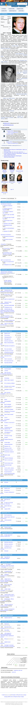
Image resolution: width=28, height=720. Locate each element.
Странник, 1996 (9, 133)
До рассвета (7, 490)
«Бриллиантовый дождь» (21, 85)
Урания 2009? (7, 508)
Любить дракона (7, 406)
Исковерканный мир (8, 352)
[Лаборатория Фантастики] (6, 4)
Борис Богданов (4, 182)
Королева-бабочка (8, 362)
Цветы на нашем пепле (13, 132)
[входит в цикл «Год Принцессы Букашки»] (3, 439)
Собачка (6, 370)
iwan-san (20, 670)
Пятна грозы (7, 335)
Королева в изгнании (8, 239)
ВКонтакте (10, 696)
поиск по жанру (15, 6)
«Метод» (3, 118)
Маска (5, 399)
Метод (5, 638)
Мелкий (6, 437)
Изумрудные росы (7, 264)
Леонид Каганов (19, 171)
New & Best (6, 630)
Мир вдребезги (7, 339)
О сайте (3, 694)
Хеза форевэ (7, 432)
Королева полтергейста (6, 234)
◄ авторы (3, 8)
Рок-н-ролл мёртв (8, 349)
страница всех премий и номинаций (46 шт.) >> (12, 145)
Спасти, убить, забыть (9, 468)
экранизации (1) (12, 10)
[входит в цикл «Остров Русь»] (3, 294)
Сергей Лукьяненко (19, 53)
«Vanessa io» (20, 116)
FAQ (17, 694)
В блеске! (6, 550)
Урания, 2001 (9, 141)
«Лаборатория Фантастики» (17, 704)
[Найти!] (26, 4)
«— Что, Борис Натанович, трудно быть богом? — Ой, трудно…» (7, 566)
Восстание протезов (8, 360)
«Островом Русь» (23, 60)
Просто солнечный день (9, 228)
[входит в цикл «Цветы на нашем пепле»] (3, 299)
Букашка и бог (7, 231)
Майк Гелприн (5, 192)
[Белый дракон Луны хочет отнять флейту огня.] (16, 488)
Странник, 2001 (9, 131)
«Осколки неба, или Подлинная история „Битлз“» (22, 72)
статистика (21, 10)
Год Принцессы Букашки (6, 204)
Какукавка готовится (8, 389)
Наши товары (21, 696)
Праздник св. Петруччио (9, 411)
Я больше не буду (8, 435)
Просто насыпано (8, 358)
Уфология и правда (8, 430)
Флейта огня (7, 488)
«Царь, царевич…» (5, 61)
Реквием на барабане (9, 469)
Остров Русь (3, 244)
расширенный (22, 6)
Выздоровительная (8, 225)
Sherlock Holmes (10, 273)
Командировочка (7, 337)
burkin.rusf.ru (7, 123)
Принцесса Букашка (8, 205)
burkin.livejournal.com (9, 125)
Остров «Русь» (7, 248)
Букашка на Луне (7, 223)
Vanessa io (6, 623)
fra (8, 694)
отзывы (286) (11, 8)
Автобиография (7, 368)
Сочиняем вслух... (8, 571)
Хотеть (5, 417)
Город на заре (7, 527)
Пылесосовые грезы (8, 220)
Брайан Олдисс (12, 182)
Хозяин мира (7, 442)
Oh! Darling (6, 378)
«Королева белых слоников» (7, 117)
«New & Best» (20, 117)
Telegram (15, 696)
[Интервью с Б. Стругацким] (16, 572)
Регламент (13, 694)
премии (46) (4, 10)
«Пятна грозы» (15, 45)
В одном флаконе (8, 471)
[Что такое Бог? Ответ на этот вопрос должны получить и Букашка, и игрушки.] (16, 231)
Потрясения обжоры (8, 409)
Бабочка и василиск (8, 340)
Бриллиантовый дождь (9, 305)
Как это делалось (8, 515)
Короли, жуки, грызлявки (9, 214)
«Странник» (11, 110)
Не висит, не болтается (9, 422)
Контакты (21, 694)
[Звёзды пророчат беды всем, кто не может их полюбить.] (16, 490)
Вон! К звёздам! (7, 404)
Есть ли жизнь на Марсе (9, 383)
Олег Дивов (19, 182)
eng (6, 694)
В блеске (6, 482)
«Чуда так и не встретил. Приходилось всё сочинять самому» (6, 580)
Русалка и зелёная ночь (9, 320)
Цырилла (16, 670)
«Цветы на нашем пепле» (9, 98)
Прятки (5, 425)
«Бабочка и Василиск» (5, 48)
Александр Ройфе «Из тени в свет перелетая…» (14, 152)
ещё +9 (12, 189)
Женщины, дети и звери (9, 386)
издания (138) (20, 8)
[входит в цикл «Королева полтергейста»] (3, 345)
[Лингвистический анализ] (15, 256)
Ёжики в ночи (7, 333)
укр (10, 694)
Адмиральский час (8, 617)
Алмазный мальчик (8, 444)
